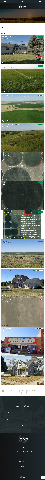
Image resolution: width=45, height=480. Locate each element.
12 (27, 390)
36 (19, 395)
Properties (22, 465)
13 (29, 390)
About (22, 460)
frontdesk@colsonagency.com (22, 446)
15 (34, 390)
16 (37, 390)
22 (9, 392)
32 (35, 392)
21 (7, 392)
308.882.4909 (22, 448)
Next (25, 395)
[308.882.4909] (22, 1)
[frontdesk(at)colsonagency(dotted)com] (40, 1)
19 (2, 392)
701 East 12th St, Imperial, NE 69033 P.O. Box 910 (22, 451)
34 (40, 392)
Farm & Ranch (22, 461)
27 (22, 392)
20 (4, 392)
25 (17, 392)
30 (30, 392)
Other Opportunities (22, 464)
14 (32, 390)
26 (19, 392)
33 (37, 392)
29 (27, 392)
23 (12, 392)
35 (42, 392)
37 (22, 395)
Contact (22, 466)
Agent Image (36, 474)
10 (22, 390)
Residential (22, 462)
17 (39, 390)
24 (14, 392)
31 (32, 392)
